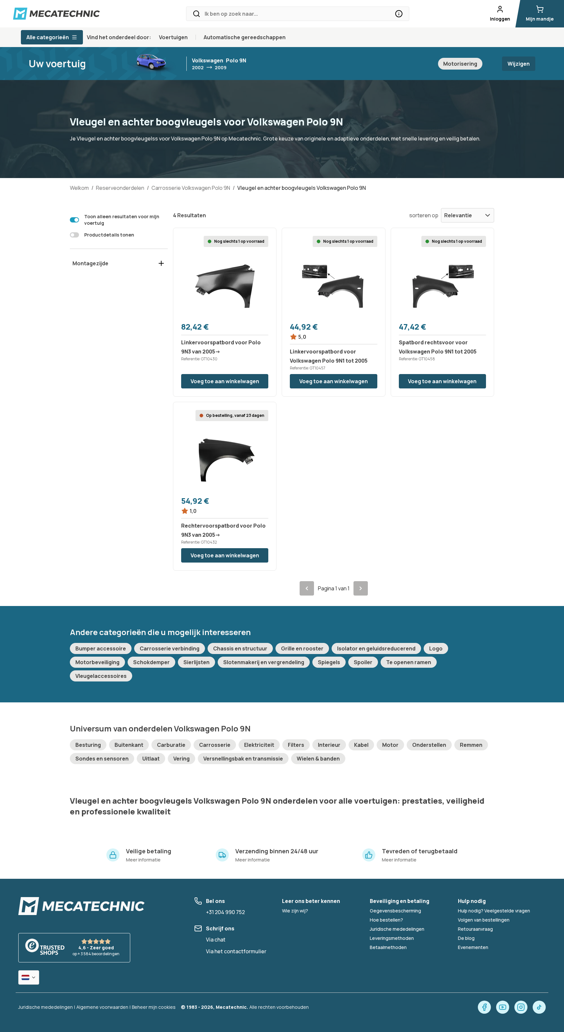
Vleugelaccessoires (101, 676)
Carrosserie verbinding (169, 648)
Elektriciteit (259, 744)
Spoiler (363, 662)
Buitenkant (129, 744)
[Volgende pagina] (360, 588)
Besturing (88, 744)
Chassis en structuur (240, 648)
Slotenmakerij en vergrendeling (263, 662)
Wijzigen (519, 63)
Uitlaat (151, 758)
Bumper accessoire (100, 648)
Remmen (471, 744)
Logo (436, 648)
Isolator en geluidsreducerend (376, 648)
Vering (181, 758)
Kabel (361, 744)
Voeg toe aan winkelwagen (225, 381)
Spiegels (329, 662)
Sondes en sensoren (102, 758)
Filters (296, 744)
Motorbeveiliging (97, 662)
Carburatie (171, 744)
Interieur (329, 744)
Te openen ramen (408, 662)
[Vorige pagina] (307, 588)
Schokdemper (151, 662)
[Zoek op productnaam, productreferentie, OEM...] (399, 14)
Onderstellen (429, 744)
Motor (390, 744)
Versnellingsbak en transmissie (243, 758)
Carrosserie (214, 744)
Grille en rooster (302, 648)
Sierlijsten (196, 662)
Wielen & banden (318, 758)
